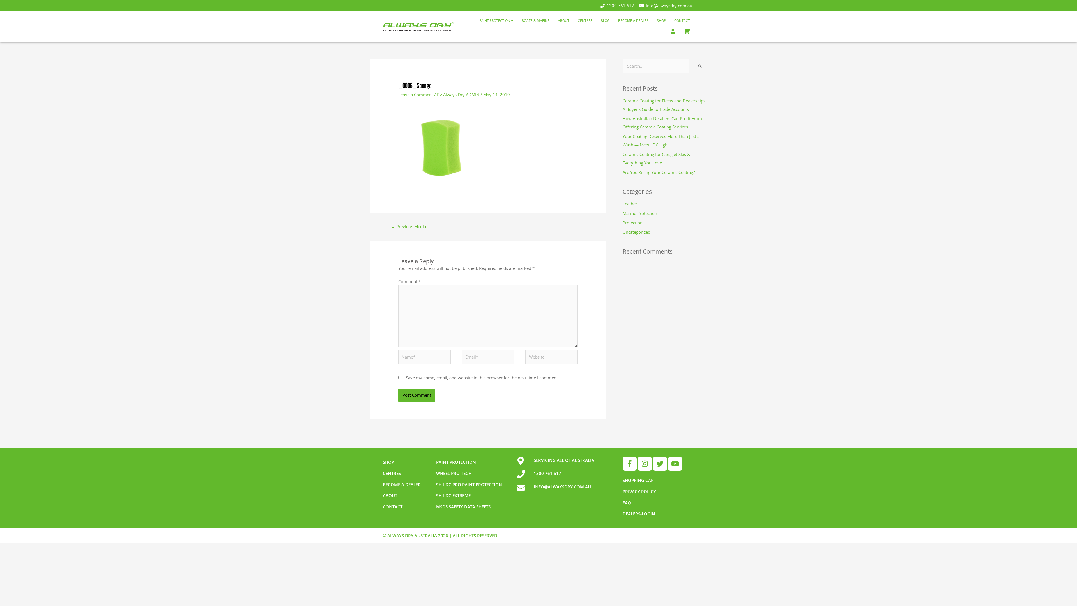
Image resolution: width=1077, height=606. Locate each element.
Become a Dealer (633, 20)
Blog (605, 20)
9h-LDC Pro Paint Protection (469, 484)
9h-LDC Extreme (453, 495)
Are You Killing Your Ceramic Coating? (659, 172)
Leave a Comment (415, 94)
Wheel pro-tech (453, 473)
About (563, 20)
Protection (633, 223)
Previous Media (408, 226)
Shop (661, 20)
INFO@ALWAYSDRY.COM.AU (562, 487)
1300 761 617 (620, 5)
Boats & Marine (535, 20)
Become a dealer (402, 484)
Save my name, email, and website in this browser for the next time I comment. (482, 377)
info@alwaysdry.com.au (669, 5)
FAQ (627, 503)
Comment (409, 281)
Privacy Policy (639, 491)
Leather (630, 203)
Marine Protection (640, 213)
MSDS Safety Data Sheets (463, 506)
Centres (585, 20)
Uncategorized (636, 232)
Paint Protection (495, 20)
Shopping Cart (639, 480)
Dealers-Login (639, 514)
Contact (682, 20)
